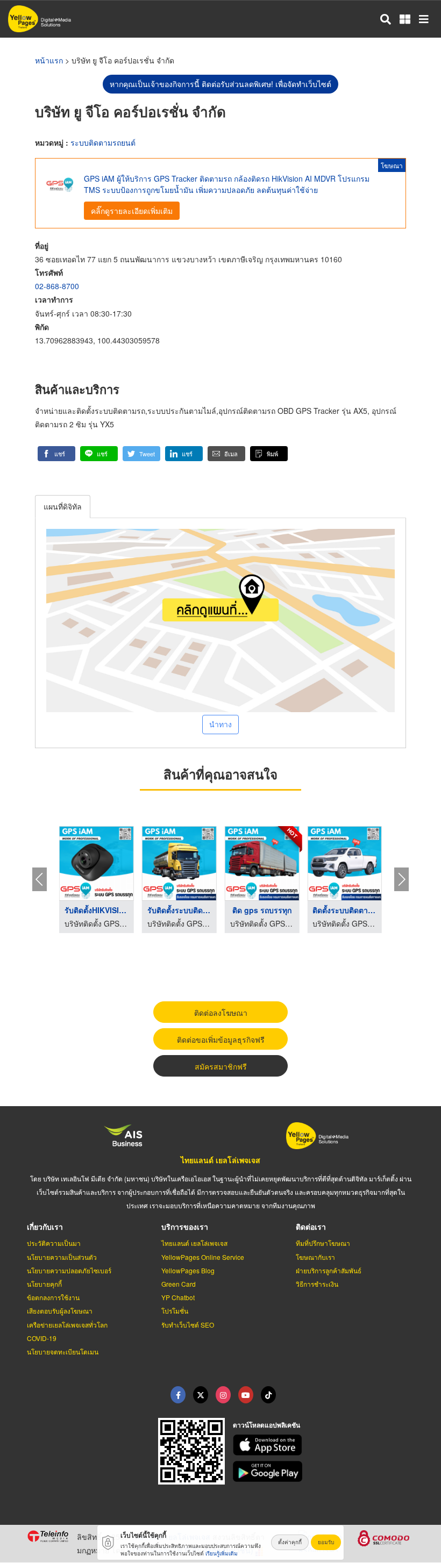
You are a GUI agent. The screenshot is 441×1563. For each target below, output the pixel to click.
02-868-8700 (57, 286)
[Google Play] (324, 1471)
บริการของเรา (184, 1226)
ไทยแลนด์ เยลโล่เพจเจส (220, 1160)
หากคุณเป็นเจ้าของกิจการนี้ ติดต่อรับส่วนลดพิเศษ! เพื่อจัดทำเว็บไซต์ (220, 83)
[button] (56, 453)
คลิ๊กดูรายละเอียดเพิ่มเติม (132, 210)
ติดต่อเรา (311, 1226)
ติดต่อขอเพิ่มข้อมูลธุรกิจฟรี (221, 1039)
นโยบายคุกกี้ (44, 1283)
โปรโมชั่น (174, 1310)
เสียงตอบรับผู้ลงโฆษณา (60, 1310)
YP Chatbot (178, 1297)
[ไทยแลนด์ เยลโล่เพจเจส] (200, 1394)
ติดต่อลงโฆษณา (220, 1012)
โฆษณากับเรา (315, 1256)
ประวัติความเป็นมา (54, 1242)
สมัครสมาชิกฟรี (221, 1066)
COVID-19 (41, 1338)
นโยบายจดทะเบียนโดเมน (62, 1351)
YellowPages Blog (188, 1270)
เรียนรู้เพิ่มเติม (221, 1553)
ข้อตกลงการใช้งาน (53, 1297)
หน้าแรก (49, 60)
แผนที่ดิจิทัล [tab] (63, 506)
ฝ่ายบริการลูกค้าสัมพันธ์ (328, 1270)
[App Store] (324, 1445)
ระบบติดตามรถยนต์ (103, 142)
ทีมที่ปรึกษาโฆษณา (323, 1242)
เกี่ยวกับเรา (45, 1226)
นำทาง (220, 724)
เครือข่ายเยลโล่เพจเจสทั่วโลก (67, 1324)
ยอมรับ (326, 1542)
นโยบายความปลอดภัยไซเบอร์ (69, 1270)
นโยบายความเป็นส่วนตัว (62, 1256)
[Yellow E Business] (178, 1394)
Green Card (178, 1283)
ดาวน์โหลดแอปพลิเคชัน (266, 1425)
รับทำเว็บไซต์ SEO (187, 1324)
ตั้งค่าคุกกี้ (290, 1542)
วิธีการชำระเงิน (317, 1283)
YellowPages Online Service (202, 1256)
